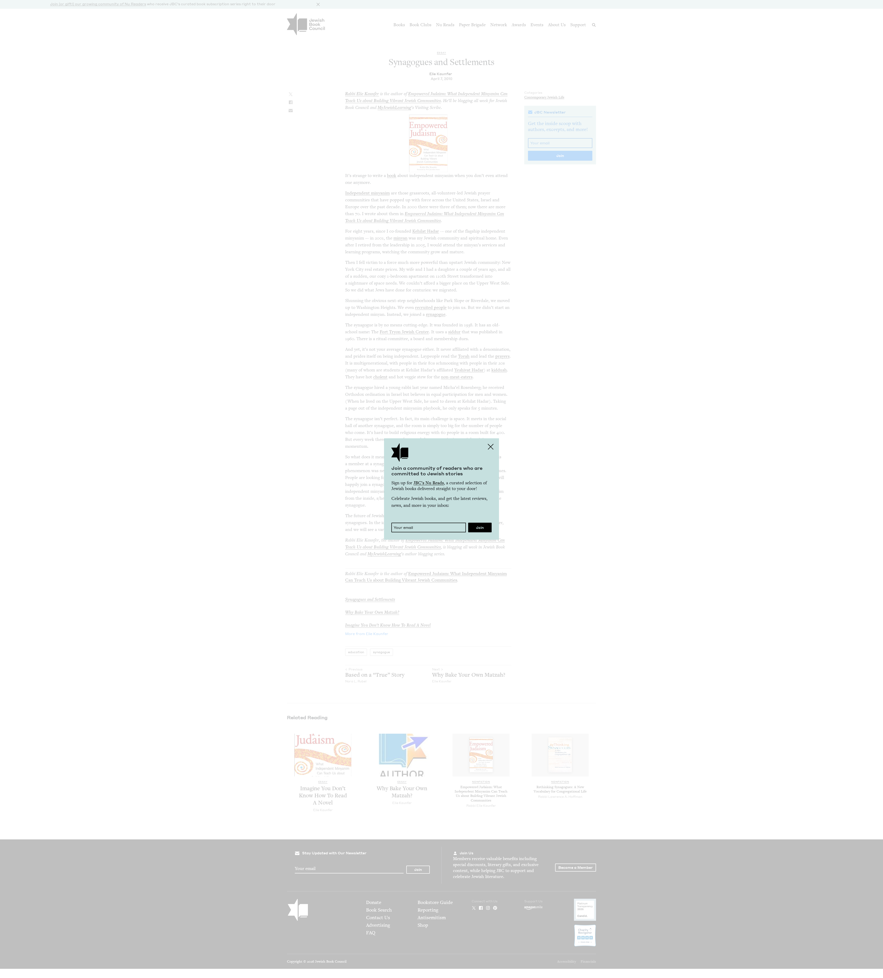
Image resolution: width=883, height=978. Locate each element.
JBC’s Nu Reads (428, 482)
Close (490, 446)
